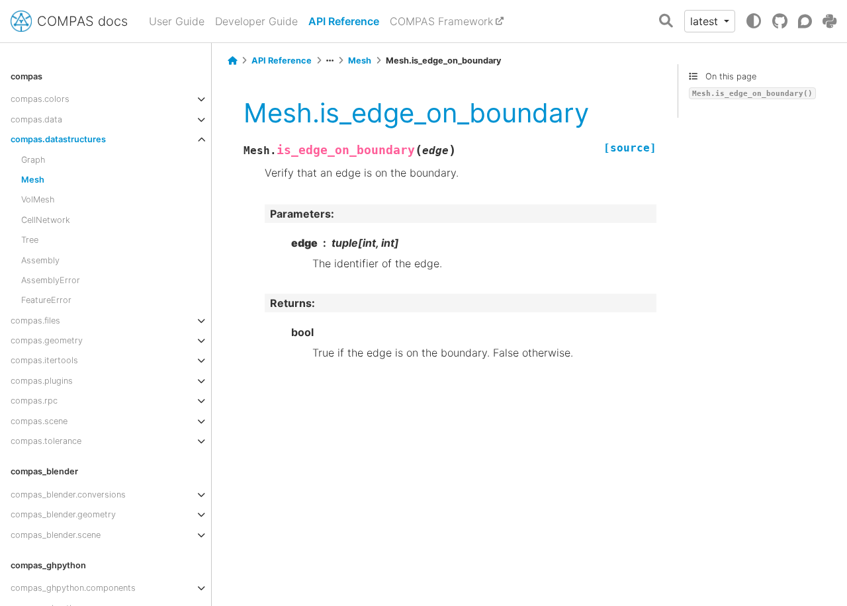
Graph (33, 160)
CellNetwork (45, 220)
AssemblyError (50, 280)
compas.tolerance (46, 441)
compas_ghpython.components (73, 588)
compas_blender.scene (56, 535)
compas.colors (40, 99)
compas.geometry (47, 340)
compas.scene (39, 421)
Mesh (32, 180)
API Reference (343, 21)
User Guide (176, 21)
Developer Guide (256, 21)
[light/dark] (753, 21)
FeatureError (46, 300)
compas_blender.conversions (68, 494)
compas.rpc (34, 401)
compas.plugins (42, 381)
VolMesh (37, 199)
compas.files (35, 320)
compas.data (36, 119)
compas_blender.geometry (63, 514)
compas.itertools (44, 360)
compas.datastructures (58, 139)
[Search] (666, 21)
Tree (29, 240)
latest (705, 21)
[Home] (232, 61)
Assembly (40, 260)
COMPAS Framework (441, 21)
